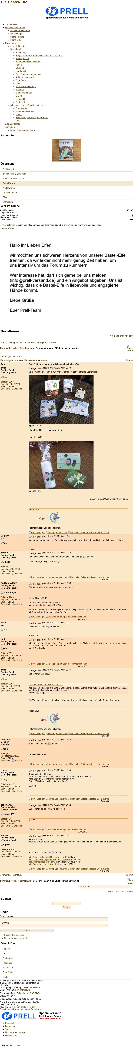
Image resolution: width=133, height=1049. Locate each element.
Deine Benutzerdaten (15, 27)
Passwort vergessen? (14, 935)
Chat (18, 121)
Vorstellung (21, 52)
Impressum (8, 202)
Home (3, 228)
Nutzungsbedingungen (15, 1032)
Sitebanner (8, 958)
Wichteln (20, 90)
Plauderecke (21, 108)
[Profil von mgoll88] (37, 869)
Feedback (7, 963)
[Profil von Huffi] (37, 664)
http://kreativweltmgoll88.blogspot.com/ (46, 857)
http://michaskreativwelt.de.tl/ (42, 862)
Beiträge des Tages (33, 342)
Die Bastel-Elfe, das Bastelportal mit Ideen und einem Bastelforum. (21, 1008)
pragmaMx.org (129, 891)
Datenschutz (11, 1035)
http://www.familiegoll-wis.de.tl (42, 864)
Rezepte (6, 949)
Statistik (52, 342)
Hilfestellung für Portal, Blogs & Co (32, 118)
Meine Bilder (16, 40)
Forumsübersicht (8, 348)
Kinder (19, 114)
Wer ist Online (7, 342)
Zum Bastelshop (12, 124)
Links (5, 954)
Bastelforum (10, 43)
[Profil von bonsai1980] (37, 829)
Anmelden (10, 127)
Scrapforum (21, 80)
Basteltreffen (21, 102)
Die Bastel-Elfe (14, 2)
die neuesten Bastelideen (14, 174)
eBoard (11, 228)
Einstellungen (16, 34)
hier (25, 225)
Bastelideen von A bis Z (13, 178)
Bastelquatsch (22, 58)
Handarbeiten (22, 71)
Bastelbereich (16, 49)
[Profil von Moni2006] (37, 764)
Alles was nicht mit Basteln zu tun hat (27, 105)
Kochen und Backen (25, 111)
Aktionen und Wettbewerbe (28, 62)
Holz (18, 83)
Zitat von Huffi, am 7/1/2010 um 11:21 (46, 685)
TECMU (16, 1045)
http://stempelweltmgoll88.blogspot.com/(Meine (50, 859)
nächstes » (17, 356)
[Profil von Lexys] (37, 799)
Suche (6, 977)
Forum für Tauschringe (26, 86)
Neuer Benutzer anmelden (22, 130)
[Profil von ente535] (37, 577)
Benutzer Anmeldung (20, 31)
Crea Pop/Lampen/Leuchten (29, 74)
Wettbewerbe (9, 188)
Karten (19, 65)
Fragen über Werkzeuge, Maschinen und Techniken (39, 55)
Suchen (18, 342)
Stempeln (20, 68)
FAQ (5, 197)
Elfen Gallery (9, 972)
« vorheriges (5, 356)
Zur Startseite (11, 24)
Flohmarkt (20, 99)
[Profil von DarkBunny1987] (37, 617)
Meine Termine (17, 37)
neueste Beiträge (18, 46)
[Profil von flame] (37, 532)
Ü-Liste (19, 96)
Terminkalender (10, 193)
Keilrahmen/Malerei (25, 77)
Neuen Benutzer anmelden (16, 938)
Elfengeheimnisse (24, 93)
